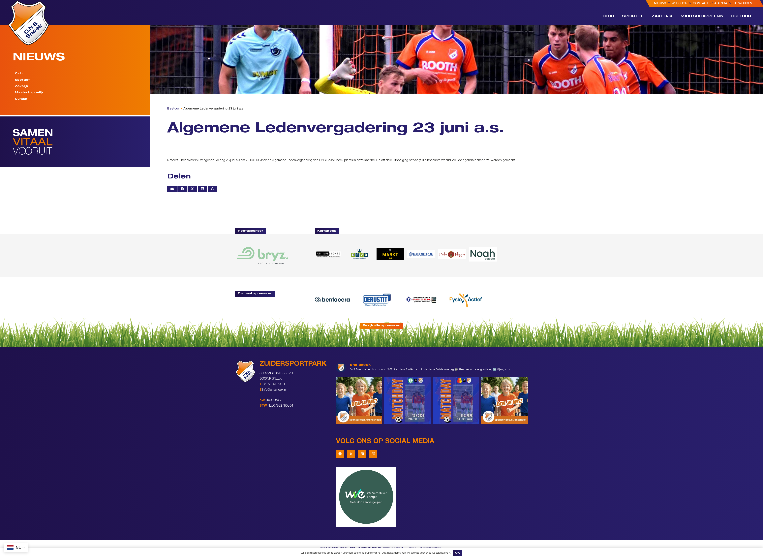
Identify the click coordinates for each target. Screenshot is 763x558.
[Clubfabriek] (421, 254)
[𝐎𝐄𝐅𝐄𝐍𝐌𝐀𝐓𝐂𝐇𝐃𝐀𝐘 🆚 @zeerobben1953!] (407, 400)
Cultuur (21, 99)
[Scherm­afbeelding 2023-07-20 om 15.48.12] (376, 299)
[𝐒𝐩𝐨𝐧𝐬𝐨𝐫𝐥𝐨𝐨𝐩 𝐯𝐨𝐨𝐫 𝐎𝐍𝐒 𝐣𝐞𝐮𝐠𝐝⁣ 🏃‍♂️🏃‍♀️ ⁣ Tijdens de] (359, 400)
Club (18, 73)
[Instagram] (373, 454)
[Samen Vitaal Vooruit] (81, 142)
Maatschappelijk (29, 92)
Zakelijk (21, 86)
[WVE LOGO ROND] (432, 497)
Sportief (22, 80)
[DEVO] (359, 254)
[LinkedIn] (362, 454)
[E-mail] (172, 189)
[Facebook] (340, 454)
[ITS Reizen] (421, 299)
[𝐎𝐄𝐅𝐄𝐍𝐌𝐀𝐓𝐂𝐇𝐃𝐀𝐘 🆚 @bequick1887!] (456, 400)
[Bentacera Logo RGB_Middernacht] (332, 299)
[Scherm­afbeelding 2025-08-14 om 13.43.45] (452, 254)
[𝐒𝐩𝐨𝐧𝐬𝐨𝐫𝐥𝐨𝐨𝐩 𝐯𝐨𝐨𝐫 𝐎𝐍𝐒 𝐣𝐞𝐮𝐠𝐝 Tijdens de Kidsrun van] (504, 400)
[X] (351, 454)
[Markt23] (390, 254)
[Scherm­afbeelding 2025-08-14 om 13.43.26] (483, 254)
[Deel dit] (182, 189)
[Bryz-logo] (262, 255)
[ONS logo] (28, 22)
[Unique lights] (328, 254)
